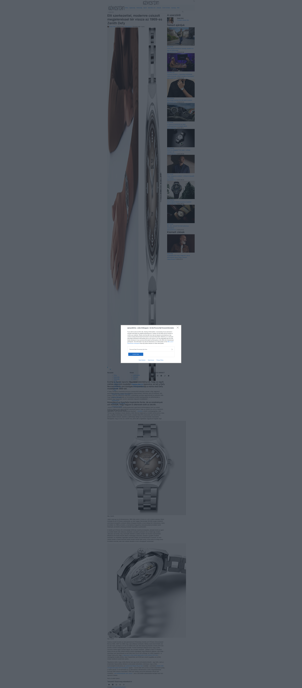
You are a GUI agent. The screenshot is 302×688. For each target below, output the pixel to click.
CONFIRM (136, 354)
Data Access (151, 360)
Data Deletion (142, 360)
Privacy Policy (160, 360)
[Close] (178, 328)
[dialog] (151, 344)
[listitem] (151, 349)
